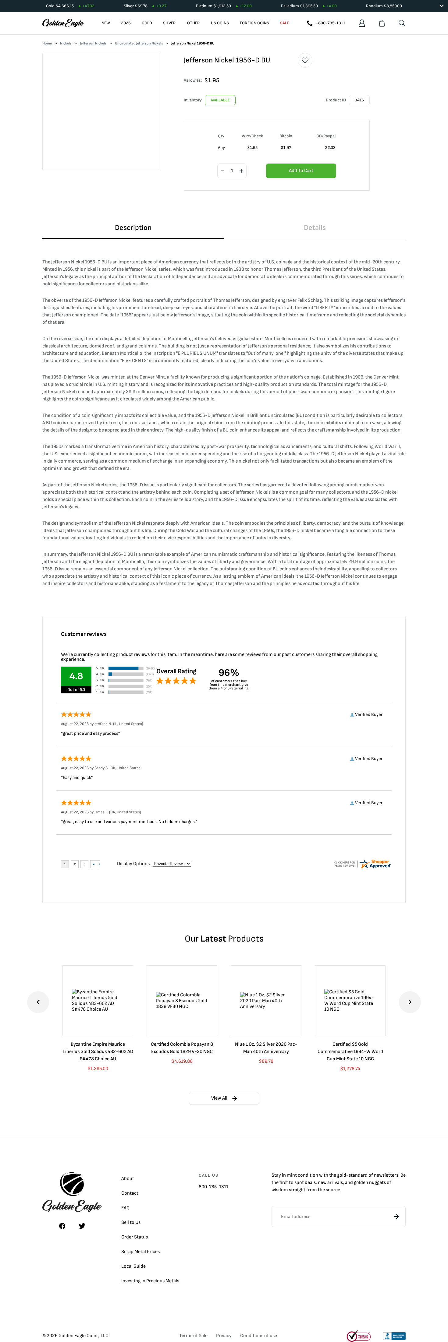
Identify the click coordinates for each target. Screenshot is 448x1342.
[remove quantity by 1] (222, 171)
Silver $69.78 (145, 6)
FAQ (125, 1208)
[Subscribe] (396, 1216)
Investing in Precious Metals (150, 1281)
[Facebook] (62, 1226)
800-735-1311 (213, 1187)
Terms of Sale (193, 1336)
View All (219, 1098)
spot (299, 1182)
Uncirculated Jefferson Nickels (139, 43)
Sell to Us (130, 1222)
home (47, 43)
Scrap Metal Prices (140, 1252)
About (127, 1179)
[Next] (410, 1002)
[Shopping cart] (382, 23)
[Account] (361, 23)
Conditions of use (258, 1336)
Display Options (133, 864)
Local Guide (133, 1266)
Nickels (66, 43)
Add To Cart (301, 171)
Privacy (224, 1336)
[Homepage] (63, 23)
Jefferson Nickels (93, 43)
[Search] (402, 23)
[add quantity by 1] (241, 171)
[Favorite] (305, 60)
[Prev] (38, 1002)
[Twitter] (82, 1226)
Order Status (134, 1237)
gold (341, 1175)
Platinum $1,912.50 (224, 6)
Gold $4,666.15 (70, 6)
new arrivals (330, 1182)
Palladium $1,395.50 (309, 6)
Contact (129, 1193)
